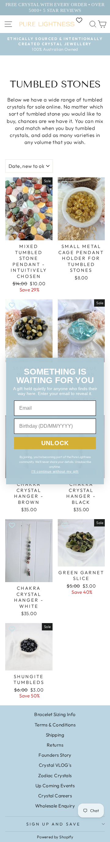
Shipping (55, 735)
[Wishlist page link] (82, 20)
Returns (55, 745)
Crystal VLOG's (55, 765)
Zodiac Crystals (55, 775)
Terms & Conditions (55, 725)
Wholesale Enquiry (55, 806)
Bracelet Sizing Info (54, 714)
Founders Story (55, 755)
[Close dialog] (98, 363)
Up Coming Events (55, 785)
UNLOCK (55, 443)
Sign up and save (53, 824)
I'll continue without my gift (55, 471)
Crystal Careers (55, 796)
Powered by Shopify (55, 836)
